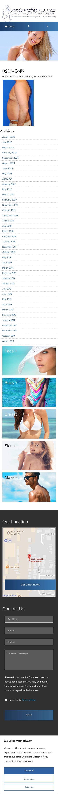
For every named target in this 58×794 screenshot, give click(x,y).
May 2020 (7, 189)
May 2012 (6, 299)
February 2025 (9, 152)
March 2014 (7, 268)
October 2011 (8, 336)
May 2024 (7, 173)
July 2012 (6, 289)
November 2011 (9, 330)
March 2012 (7, 309)
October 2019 (8, 210)
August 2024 (8, 163)
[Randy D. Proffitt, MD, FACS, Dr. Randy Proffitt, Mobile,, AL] (29, 13)
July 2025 (7, 142)
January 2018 (8, 241)
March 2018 (7, 231)
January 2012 (8, 320)
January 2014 (8, 278)
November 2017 (9, 247)
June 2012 (7, 294)
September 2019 (10, 215)
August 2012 (8, 283)
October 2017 (8, 252)
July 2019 (6, 226)
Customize (29, 779)
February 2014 (9, 273)
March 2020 (8, 194)
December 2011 (9, 325)
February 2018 (9, 236)
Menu (10, 26)
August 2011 (8, 341)
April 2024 (7, 179)
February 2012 (9, 315)
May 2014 (6, 257)
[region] (29, 765)
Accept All (29, 770)
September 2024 (10, 158)
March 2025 (8, 147)
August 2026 (8, 137)
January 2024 (9, 184)
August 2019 (8, 220)
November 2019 (10, 205)
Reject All (29, 787)
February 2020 (9, 199)
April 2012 (7, 304)
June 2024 (7, 168)
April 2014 (7, 262)
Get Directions (30, 584)
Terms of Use (29, 700)
